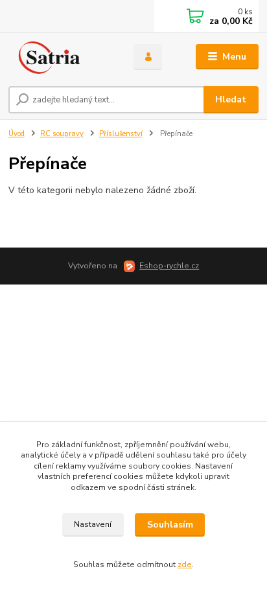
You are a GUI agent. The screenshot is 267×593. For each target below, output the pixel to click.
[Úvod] (60, 57)
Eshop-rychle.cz (169, 266)
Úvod (16, 134)
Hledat (230, 99)
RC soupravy (62, 134)
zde (185, 564)
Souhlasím (170, 524)
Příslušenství (121, 134)
